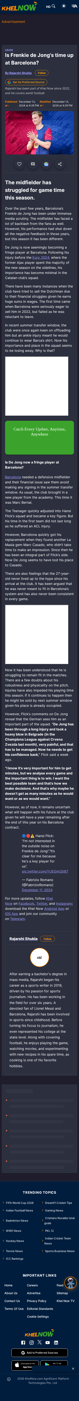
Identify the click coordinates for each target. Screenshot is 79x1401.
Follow (42, 72)
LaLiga (9, 49)
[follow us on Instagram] (31, 1342)
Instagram (64, 903)
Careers (32, 1285)
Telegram (17, 919)
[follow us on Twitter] (39, 1342)
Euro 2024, (41, 257)
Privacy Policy (36, 1301)
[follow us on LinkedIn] (56, 1342)
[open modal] (70, 1283)
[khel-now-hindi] (74, 7)
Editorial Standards (40, 1308)
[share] (60, 164)
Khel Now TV (66, 1301)
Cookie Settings (38, 1316)
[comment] (33, 164)
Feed (60, 1285)
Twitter (41, 903)
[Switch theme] (64, 6)
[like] (19, 164)
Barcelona (13, 477)
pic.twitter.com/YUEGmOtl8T (45, 871)
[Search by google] (53, 7)
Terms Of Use (14, 1308)
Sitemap (62, 1293)
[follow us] (46, 164)
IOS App (11, 914)
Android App (54, 908)
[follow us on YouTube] (47, 1342)
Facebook (26, 903)
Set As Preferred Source (28, 82)
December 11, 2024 (37, 890)
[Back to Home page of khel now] (19, 6)
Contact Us (12, 1301)
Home (8, 1285)
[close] (73, 1368)
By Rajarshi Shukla (18, 73)
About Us (10, 1293)
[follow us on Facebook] (23, 1342)
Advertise (33, 1293)
